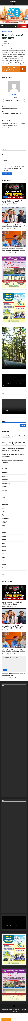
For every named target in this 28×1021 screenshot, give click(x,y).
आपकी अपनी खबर (6, 483)
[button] (2, 26)
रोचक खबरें (4, 550)
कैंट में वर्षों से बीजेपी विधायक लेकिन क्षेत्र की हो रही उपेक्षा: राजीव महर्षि (13, 675)
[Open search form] (15, 26)
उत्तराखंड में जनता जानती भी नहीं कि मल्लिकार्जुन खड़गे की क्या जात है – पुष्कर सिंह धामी (13, 226)
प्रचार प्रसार (5, 529)
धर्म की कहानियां (5, 518)
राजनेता (4, 543)
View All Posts (20, 100)
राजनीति (4, 540)
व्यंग (3, 554)
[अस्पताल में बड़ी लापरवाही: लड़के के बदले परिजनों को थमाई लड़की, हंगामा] (14, 191)
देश (3, 515)
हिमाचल (4, 568)
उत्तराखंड (9, 31)
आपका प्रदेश (5, 31)
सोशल (3, 561)
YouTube (24, 26)
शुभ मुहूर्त (4, 557)
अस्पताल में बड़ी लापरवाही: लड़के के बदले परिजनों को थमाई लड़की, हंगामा (12, 202)
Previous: (9, 108)
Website (4, 161)
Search (4, 421)
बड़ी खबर (4, 536)
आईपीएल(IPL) (5, 473)
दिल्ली (3, 511)
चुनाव (3, 508)
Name (4, 149)
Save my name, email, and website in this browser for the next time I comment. (14, 168)
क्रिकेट (4, 497)
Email (4, 155)
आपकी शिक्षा (4, 487)
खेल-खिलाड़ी (5, 504)
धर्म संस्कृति (4, 522)
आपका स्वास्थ (5, 480)
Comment (5, 128)
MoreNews (23, 1009)
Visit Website (8, 100)
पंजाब (3, 525)
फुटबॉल (4, 533)
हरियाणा (4, 564)
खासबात (4, 501)
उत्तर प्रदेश (4, 490)
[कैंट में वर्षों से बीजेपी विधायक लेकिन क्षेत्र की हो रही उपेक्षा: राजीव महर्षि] (14, 664)
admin (5, 41)
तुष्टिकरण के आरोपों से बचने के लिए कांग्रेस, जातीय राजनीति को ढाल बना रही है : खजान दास (13, 250)
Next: (12, 112)
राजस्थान (4, 547)
